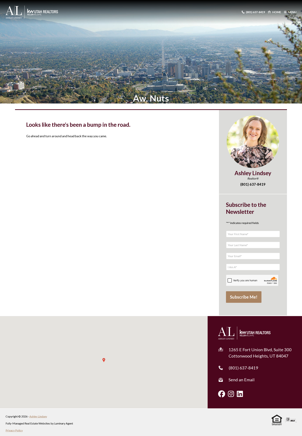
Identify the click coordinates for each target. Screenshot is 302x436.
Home (276, 12)
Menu (292, 12)
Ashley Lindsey (38, 416)
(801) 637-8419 (243, 367)
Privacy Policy (14, 430)
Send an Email (241, 379)
